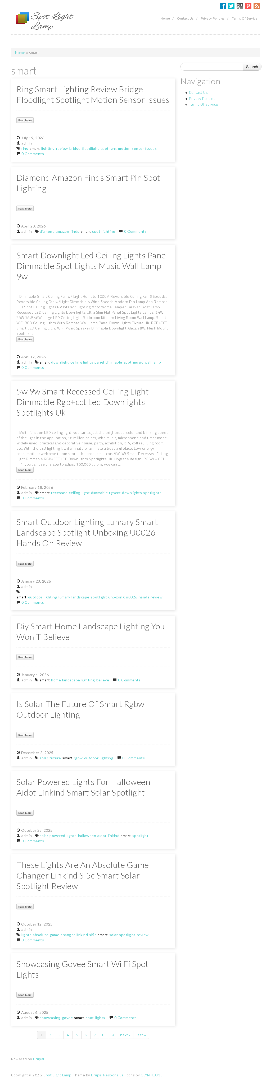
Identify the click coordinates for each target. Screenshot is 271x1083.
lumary (64, 597)
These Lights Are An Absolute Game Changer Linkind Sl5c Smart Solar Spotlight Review (82, 875)
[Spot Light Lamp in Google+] (240, 6)
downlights (132, 492)
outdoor (35, 597)
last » (141, 1035)
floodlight (90, 148)
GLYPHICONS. (152, 1075)
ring (24, 148)
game (54, 934)
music (138, 362)
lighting (48, 148)
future (55, 758)
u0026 (131, 597)
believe (102, 680)
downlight (60, 362)
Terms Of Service (244, 18)
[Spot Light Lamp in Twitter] (231, 6)
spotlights (152, 492)
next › (125, 1035)
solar (44, 758)
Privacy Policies (212, 18)
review (62, 148)
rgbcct (115, 492)
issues (151, 148)
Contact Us (185, 18)
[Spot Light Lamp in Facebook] (223, 6)
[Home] (22, 18)
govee (67, 1017)
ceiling (76, 362)
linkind (114, 835)
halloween (87, 835)
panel (99, 362)
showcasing (50, 1017)
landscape (80, 597)
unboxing (116, 597)
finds (74, 231)
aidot (102, 835)
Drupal (38, 1059)
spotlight (109, 148)
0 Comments (32, 153)
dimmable (114, 362)
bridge (75, 148)
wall (147, 362)
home (56, 680)
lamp (157, 362)
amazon (62, 231)
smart (35, 148)
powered (57, 835)
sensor (138, 148)
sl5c (92, 934)
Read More (25, 120)
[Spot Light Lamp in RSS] (257, 6)
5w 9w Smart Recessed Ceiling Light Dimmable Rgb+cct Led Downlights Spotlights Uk (82, 401)
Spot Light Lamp (57, 1075)
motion (124, 148)
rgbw (78, 758)
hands (144, 597)
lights (88, 362)
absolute (40, 934)
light (86, 492)
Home (165, 18)
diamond (47, 231)
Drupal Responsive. (108, 1075)
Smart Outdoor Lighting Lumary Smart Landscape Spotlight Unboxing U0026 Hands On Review (87, 532)
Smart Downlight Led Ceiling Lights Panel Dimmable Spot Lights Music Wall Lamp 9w (92, 265)
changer (68, 934)
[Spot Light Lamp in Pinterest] (248, 6)
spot (96, 231)
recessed (59, 492)
